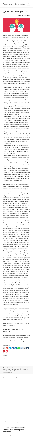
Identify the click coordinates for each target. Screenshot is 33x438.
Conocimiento (25, 369)
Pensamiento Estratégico (14, 4)
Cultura (4, 370)
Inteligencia (20, 368)
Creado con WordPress (8, 436)
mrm (14, 368)
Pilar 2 (9, 369)
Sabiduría (9, 372)
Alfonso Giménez (17, 369)
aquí (9, 331)
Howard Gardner (10, 370)
